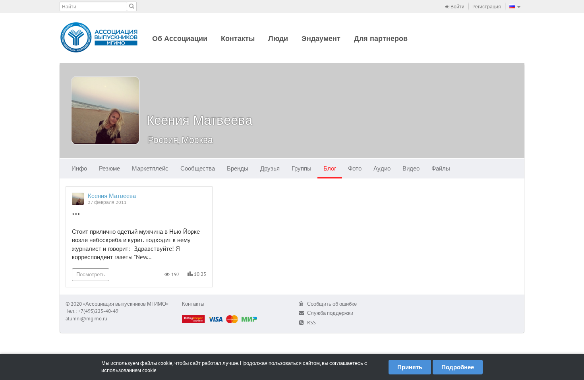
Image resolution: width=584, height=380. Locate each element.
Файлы (440, 168)
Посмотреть (90, 274)
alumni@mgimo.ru (86, 318)
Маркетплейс (150, 168)
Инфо (79, 168)
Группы (301, 168)
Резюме (109, 168)
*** (76, 216)
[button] (514, 6)
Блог (329, 168)
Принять (409, 367)
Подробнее (457, 367)
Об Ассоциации (179, 38)
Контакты (238, 38)
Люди (278, 38)
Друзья (270, 168)
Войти (456, 7)
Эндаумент (321, 38)
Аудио (382, 168)
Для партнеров (381, 38)
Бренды (237, 168)
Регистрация (486, 7)
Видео (411, 168)
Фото (355, 168)
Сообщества (197, 168)
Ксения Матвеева (199, 119)
